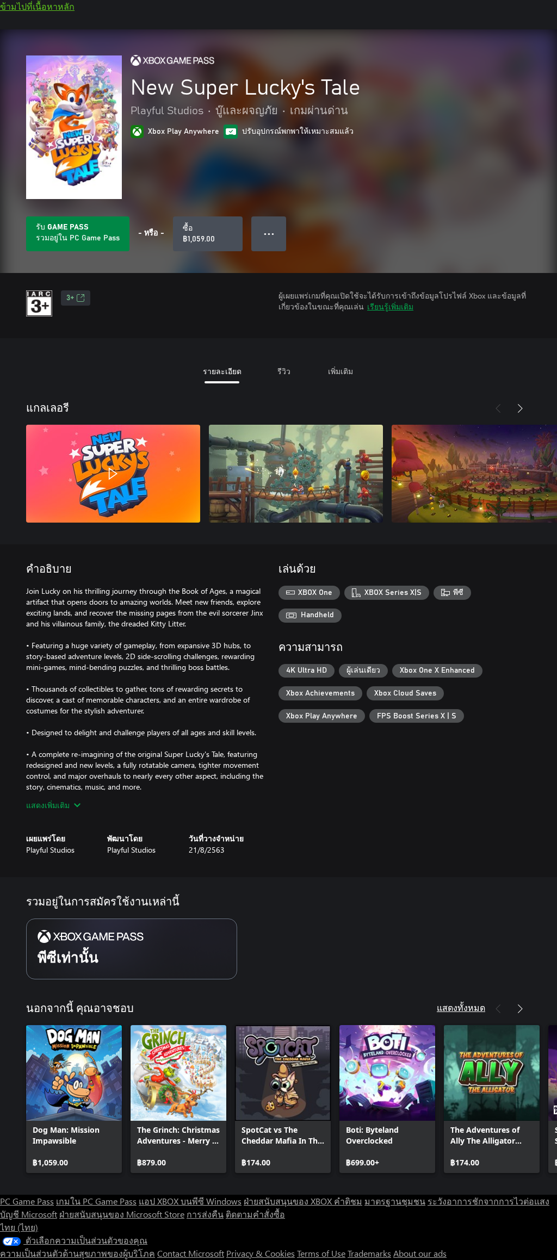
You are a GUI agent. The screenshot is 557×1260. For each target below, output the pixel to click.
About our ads (420, 1253)
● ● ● (269, 234)
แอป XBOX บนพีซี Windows (190, 1201)
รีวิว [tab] (283, 371)
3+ (70, 298)
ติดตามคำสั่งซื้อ (255, 1214)
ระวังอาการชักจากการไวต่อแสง (488, 1201)
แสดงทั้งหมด (461, 1007)
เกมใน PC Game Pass (96, 1201)
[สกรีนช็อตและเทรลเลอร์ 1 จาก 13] (113, 474)
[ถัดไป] (520, 408)
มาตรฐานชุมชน (394, 1201)
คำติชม (348, 1201)
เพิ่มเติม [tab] (340, 371)
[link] (74, 1099)
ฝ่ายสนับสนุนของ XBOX (289, 1201)
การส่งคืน (205, 1214)
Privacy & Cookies (260, 1253)
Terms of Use (321, 1253)
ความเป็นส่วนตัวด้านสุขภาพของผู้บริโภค (77, 1253)
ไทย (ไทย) (19, 1227)
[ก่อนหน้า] (498, 408)
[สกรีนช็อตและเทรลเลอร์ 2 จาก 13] (296, 474)
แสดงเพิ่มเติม (48, 805)
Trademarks (369, 1253)
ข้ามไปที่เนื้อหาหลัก (37, 6)
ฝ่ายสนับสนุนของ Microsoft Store (121, 1214)
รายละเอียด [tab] (222, 371)
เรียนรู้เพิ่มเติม (390, 306)
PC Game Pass (27, 1201)
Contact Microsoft (190, 1253)
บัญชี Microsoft (28, 1214)
